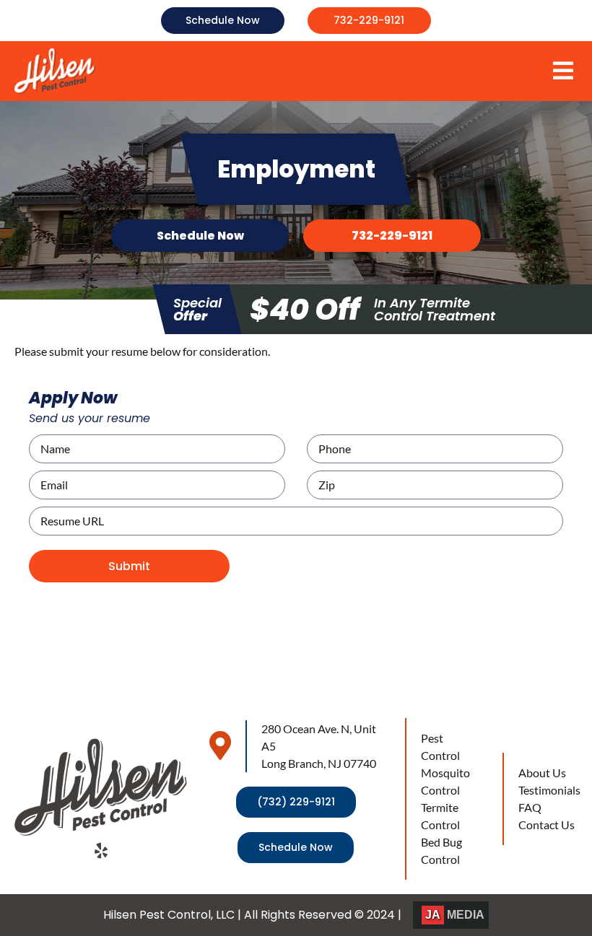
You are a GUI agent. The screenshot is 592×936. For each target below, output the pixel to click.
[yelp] (101, 851)
